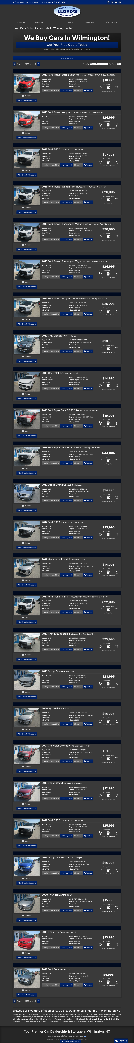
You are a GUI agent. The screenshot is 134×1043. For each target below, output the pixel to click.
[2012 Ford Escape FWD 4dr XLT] (26, 978)
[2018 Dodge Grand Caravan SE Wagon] (26, 792)
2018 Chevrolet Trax (60, 373)
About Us (69, 1035)
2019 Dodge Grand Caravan (62, 484)
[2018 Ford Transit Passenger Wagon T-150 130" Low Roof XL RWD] (26, 270)
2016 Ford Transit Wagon (74, 112)
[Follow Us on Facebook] (108, 2)
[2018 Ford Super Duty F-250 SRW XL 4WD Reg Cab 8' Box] (26, 456)
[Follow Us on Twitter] (112, 2)
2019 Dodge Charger (58, 671)
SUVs (88, 1014)
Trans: (71, 84)
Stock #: (44, 79)
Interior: (44, 81)
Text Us (89, 90)
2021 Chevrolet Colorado (66, 745)
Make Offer (55, 90)
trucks (83, 1014)
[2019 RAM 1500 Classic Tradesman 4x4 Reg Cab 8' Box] (26, 643)
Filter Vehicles (67, 58)
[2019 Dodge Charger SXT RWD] (26, 680)
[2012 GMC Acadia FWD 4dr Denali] (26, 344)
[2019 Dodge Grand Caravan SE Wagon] (26, 493)
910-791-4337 (60, 2)
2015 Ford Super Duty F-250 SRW (70, 410)
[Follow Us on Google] (119, 2)
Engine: (71, 81)
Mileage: (72, 86)
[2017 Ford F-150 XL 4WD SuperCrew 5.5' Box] (26, 158)
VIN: (70, 79)
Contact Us (75, 1035)
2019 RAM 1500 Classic (69, 633)
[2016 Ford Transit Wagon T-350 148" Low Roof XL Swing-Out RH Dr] (26, 121)
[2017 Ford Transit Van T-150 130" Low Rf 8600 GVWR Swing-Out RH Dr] (26, 605)
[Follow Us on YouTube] (115, 2)
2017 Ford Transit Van (75, 596)
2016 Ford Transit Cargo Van (78, 74)
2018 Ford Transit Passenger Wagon (78, 224)
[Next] (38, 64)
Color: (44, 84)
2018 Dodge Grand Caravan (62, 783)
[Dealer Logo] (67, 12)
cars (78, 1014)
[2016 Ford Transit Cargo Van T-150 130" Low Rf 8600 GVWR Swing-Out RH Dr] (26, 83)
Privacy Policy (82, 1035)
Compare (28, 96)
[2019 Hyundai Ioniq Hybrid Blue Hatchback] (26, 568)
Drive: (44, 86)
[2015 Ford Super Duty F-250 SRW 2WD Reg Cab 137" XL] (26, 419)
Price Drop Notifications (27, 100)
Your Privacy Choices (78, 1036)
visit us (37, 1021)
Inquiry (45, 90)
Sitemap (70, 1036)
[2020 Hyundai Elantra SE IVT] (26, 717)
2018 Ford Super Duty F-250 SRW (71, 447)
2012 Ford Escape (57, 969)
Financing (77, 90)
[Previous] (14, 64)
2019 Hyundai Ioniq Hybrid (63, 559)
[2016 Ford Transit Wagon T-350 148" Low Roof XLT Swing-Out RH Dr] (26, 307)
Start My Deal (67, 90)
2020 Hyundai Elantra (57, 708)
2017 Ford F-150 (63, 149)
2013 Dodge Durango (59, 932)
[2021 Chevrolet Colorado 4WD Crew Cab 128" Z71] (26, 754)
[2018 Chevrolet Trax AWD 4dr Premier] (26, 382)
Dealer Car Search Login (53, 1036)
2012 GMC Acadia (59, 335)
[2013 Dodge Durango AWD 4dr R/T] (26, 941)
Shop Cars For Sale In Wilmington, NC (57, 1035)
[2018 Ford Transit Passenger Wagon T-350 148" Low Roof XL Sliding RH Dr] (26, 233)
